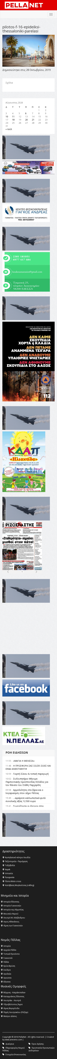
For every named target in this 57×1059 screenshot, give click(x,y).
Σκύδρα (7, 970)
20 (26, 119)
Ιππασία (9, 873)
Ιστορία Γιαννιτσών (12, 905)
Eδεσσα (6, 981)
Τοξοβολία (10, 865)
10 (7, 116)
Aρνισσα (7, 977)
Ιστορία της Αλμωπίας (13, 909)
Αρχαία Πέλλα (9, 950)
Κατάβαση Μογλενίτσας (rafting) (19, 885)
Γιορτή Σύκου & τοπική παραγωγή (31, 773)
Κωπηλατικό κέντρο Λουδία (17, 857)
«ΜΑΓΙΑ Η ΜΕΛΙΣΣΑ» (24, 760)
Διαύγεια (10, 1044)
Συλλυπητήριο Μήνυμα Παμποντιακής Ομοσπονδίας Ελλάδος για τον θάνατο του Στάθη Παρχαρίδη (27, 782)
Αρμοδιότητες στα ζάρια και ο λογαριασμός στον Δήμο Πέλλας (24, 791)
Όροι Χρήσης (38, 1044)
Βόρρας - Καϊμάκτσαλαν (14, 992)
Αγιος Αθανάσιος (11, 921)
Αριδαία (7, 973)
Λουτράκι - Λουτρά (12, 1000)
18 (13, 119)
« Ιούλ (9, 129)
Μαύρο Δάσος (10, 1016)
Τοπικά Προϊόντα (11, 954)
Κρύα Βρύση (9, 966)
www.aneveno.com (13, 1039)
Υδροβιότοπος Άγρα (12, 1004)
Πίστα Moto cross (13, 881)
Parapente (9, 877)
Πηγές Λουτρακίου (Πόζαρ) (15, 1012)
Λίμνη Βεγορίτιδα (11, 1008)
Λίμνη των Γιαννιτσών (13, 925)
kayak (7, 869)
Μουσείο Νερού (10, 913)
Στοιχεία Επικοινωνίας (16, 1054)
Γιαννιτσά (7, 958)
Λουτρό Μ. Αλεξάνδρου (14, 917)
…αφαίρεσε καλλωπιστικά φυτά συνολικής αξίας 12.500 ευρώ (25, 799)
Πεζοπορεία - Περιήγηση (16, 861)
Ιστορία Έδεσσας (11, 901)
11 (13, 116)
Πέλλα (6, 962)
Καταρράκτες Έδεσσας (13, 996)
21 (33, 119)
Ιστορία (7, 946)
